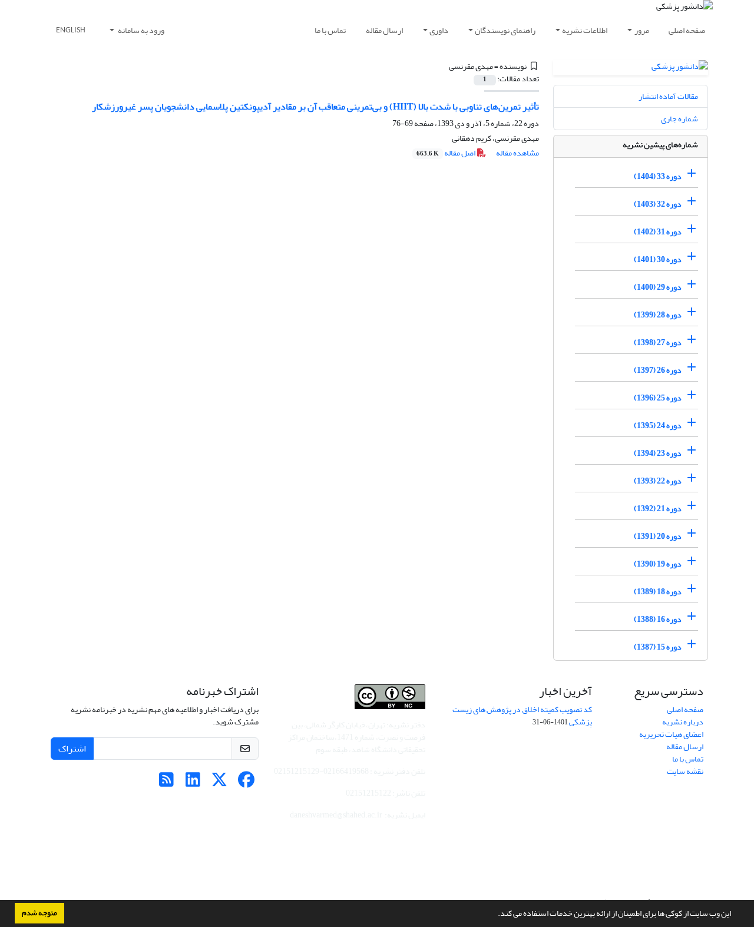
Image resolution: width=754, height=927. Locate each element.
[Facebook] (246, 783)
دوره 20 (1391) (658, 536)
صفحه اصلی (687, 30)
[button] (495, 914)
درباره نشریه (682, 722)
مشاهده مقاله (517, 153)
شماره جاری (679, 119)
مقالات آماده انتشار (668, 96)
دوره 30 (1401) (658, 259)
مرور (641, 30)
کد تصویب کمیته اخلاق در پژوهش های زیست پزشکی (522, 715)
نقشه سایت (685, 771)
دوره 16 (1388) (658, 619)
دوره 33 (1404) (658, 176)
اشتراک (72, 748)
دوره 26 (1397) (658, 370)
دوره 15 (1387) (658, 647)
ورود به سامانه (140, 30)
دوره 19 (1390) (658, 564)
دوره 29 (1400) (658, 287)
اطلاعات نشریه (584, 30)
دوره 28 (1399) (658, 315)
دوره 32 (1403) (658, 204)
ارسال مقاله (384, 30)
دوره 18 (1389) (658, 592)
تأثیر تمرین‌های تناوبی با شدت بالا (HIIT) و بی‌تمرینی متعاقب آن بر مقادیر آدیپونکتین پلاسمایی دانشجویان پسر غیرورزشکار (315, 106)
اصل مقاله (446, 153)
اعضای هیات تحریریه (671, 734)
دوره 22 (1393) (658, 481)
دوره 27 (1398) (658, 342)
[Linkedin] (193, 783)
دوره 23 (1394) (658, 453)
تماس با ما (330, 30)
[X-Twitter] (219, 783)
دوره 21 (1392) (658, 509)
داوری (438, 30)
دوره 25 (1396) (658, 398)
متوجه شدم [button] (39, 913)
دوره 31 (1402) (658, 232)
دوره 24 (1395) (658, 425)
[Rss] (166, 783)
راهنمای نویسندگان (505, 30)
